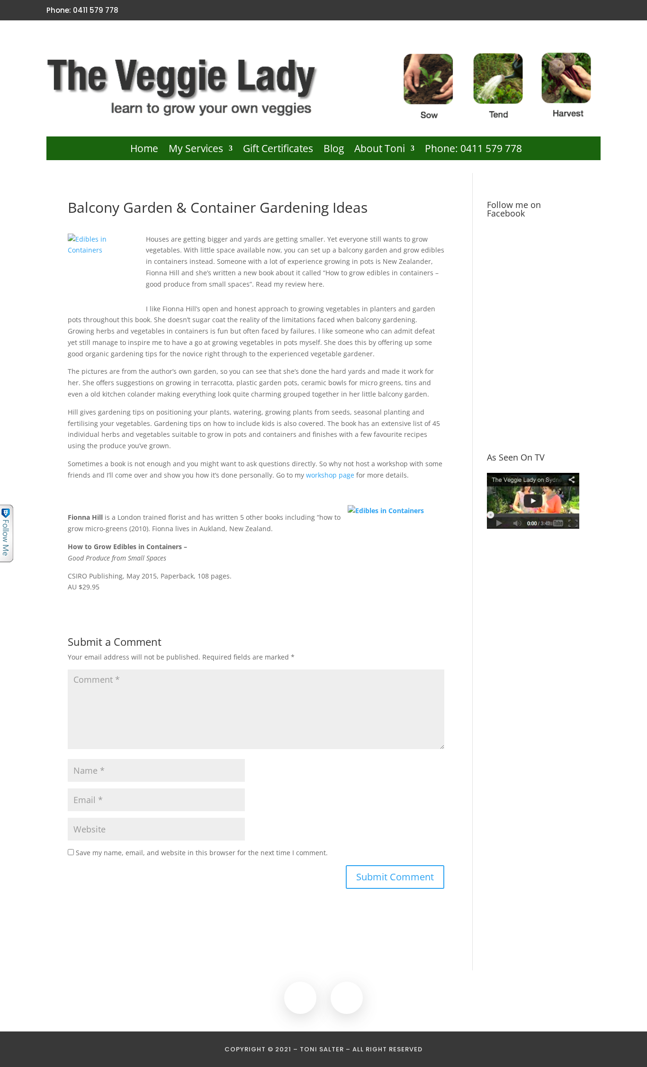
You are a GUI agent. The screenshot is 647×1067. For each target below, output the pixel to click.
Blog (334, 150)
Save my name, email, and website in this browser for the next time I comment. (202, 852)
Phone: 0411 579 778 (473, 150)
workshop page (330, 474)
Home (144, 150)
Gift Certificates (278, 150)
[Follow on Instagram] (594, 10)
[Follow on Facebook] (578, 10)
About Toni (379, 150)
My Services (196, 150)
